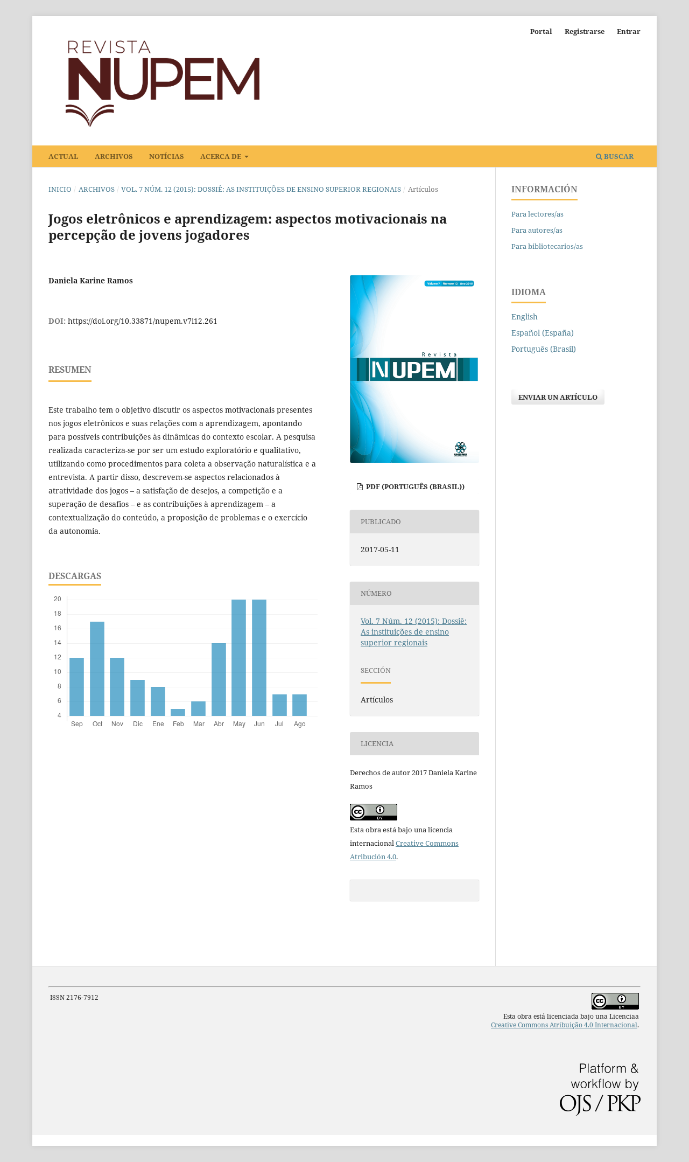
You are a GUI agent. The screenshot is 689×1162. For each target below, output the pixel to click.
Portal (541, 31)
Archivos (114, 156)
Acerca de (221, 156)
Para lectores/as (537, 214)
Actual (63, 156)
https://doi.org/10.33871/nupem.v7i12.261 (142, 321)
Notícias (166, 156)
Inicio (60, 189)
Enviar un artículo (557, 397)
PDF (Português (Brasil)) (414, 486)
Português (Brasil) (543, 349)
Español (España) (542, 333)
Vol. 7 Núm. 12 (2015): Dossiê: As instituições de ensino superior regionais (261, 189)
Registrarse (584, 31)
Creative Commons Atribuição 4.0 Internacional (564, 1024)
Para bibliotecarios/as (547, 246)
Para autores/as (537, 230)
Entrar (629, 31)
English (524, 316)
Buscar (618, 156)
